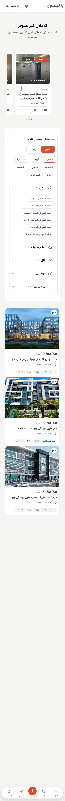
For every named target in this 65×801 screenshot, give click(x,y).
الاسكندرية (22, 159)
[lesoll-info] (22, 89)
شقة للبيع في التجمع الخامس (37, 205)
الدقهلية (20, 167)
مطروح (35, 167)
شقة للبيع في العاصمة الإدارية (37, 219)
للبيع (48, 149)
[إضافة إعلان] (32, 791)
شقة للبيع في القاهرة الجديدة (37, 212)
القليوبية (49, 167)
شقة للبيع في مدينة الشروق (38, 234)
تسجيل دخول (10, 6)
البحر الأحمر (34, 174)
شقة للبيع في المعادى (40, 226)
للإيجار (34, 149)
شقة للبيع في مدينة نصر (39, 198)
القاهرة (49, 159)
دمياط (50, 174)
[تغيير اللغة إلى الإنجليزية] (27, 6)
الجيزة (37, 159)
